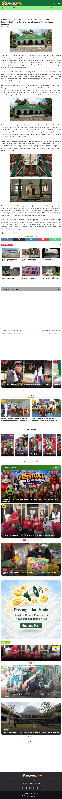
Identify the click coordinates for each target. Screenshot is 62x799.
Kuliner (49, 8)
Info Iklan (40, 781)
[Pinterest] (43, 239)
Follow (31, 742)
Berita (12, 8)
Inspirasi (28, 8)
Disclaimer (29, 793)
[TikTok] (37, 788)
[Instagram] (30, 788)
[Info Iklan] (31, 609)
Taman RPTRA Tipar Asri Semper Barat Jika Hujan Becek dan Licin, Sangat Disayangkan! (30, 277)
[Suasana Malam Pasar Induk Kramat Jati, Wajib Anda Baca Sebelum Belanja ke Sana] (51, 253)
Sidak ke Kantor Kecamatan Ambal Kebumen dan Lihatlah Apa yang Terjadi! (10, 260)
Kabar (7, 8)
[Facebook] (7, 239)
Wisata (34, 8)
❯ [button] (36, 424)
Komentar (10, 26)
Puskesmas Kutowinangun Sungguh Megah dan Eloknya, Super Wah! (29, 260)
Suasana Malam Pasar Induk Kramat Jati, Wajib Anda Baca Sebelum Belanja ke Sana (50, 260)
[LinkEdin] (31, 239)
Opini (44, 8)
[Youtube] (41, 788)
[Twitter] (19, 239)
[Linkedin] (33, 788)
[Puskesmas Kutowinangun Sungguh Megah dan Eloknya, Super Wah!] (31, 253)
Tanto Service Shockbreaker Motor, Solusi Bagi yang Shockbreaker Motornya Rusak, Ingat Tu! (10, 277)
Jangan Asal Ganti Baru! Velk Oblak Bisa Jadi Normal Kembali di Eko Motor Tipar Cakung (27, 658)
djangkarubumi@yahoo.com (32, 783)
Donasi (33, 781)
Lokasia (4, 26)
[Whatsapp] (55, 239)
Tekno (39, 8)
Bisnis (22, 8)
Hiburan (55, 8)
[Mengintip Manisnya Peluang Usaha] (31, 559)
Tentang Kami (24, 781)
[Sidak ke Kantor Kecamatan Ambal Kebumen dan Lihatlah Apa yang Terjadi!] (11, 253)
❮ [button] (25, 424)
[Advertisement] (31, 13)
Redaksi (25, 793)
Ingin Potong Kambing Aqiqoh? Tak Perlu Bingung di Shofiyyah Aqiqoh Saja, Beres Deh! (50, 277)
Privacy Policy (36, 793)
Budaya (17, 8)
